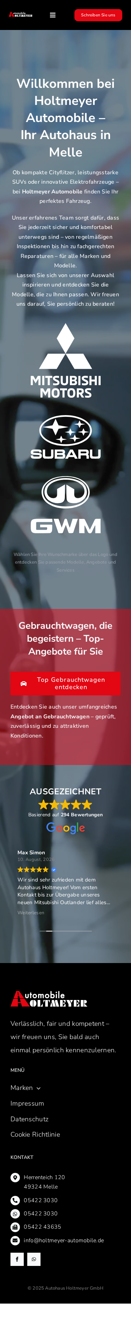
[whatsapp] (34, 1259)
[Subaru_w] (66, 418)
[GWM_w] (66, 479)
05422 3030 (41, 1200)
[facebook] (17, 1259)
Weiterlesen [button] (30, 913)
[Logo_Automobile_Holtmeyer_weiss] (20, 15)
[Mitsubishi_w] (66, 326)
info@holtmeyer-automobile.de (64, 1240)
